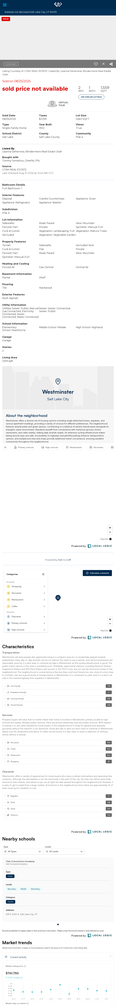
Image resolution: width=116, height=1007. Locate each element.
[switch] (96, 64)
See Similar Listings (91, 97)
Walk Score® (64, 560)
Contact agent (11, 64)
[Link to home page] (58, 4)
